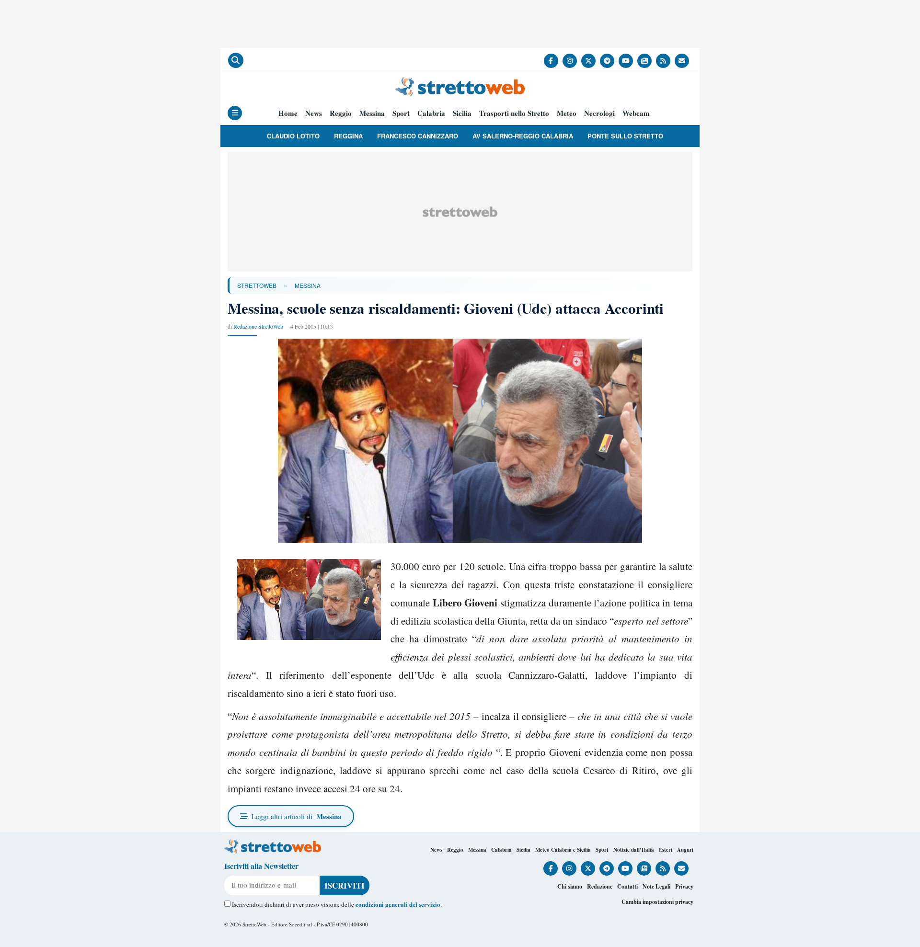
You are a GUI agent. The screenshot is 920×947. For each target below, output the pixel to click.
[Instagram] (570, 61)
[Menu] (235, 113)
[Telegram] (607, 61)
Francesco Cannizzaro (417, 135)
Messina (372, 113)
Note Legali (656, 886)
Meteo (566, 113)
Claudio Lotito (293, 135)
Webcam (636, 113)
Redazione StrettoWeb (258, 326)
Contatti (627, 886)
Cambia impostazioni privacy (657, 902)
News (313, 113)
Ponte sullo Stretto (625, 135)
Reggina (348, 135)
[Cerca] (235, 60)
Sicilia (462, 113)
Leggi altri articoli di (297, 816)
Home (288, 113)
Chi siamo (569, 886)
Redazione (599, 886)
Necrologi (599, 113)
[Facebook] (551, 61)
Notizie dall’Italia (633, 850)
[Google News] (644, 61)
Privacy (684, 886)
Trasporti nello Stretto (514, 113)
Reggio (341, 113)
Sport (401, 113)
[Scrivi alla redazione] (682, 61)
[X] (588, 61)
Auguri (685, 850)
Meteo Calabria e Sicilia (563, 850)
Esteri (665, 850)
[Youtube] (626, 61)
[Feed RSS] (663, 61)
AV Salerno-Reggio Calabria (522, 135)
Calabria (431, 113)
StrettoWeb (256, 285)
